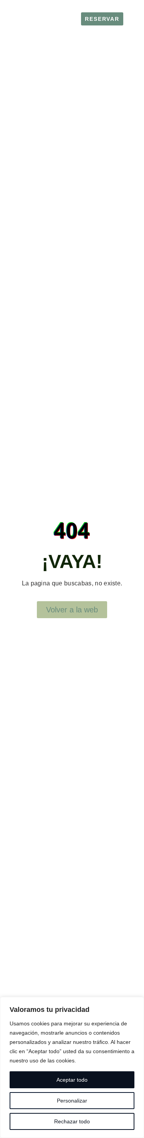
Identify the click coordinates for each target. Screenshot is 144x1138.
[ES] (131, 16)
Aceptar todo (72, 1080)
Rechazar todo (72, 1121)
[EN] (131, 22)
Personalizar (72, 1101)
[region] (72, 1067)
